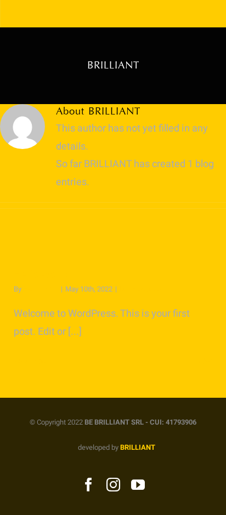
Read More (30, 361)
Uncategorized (142, 289)
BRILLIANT (40, 289)
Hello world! (42, 274)
